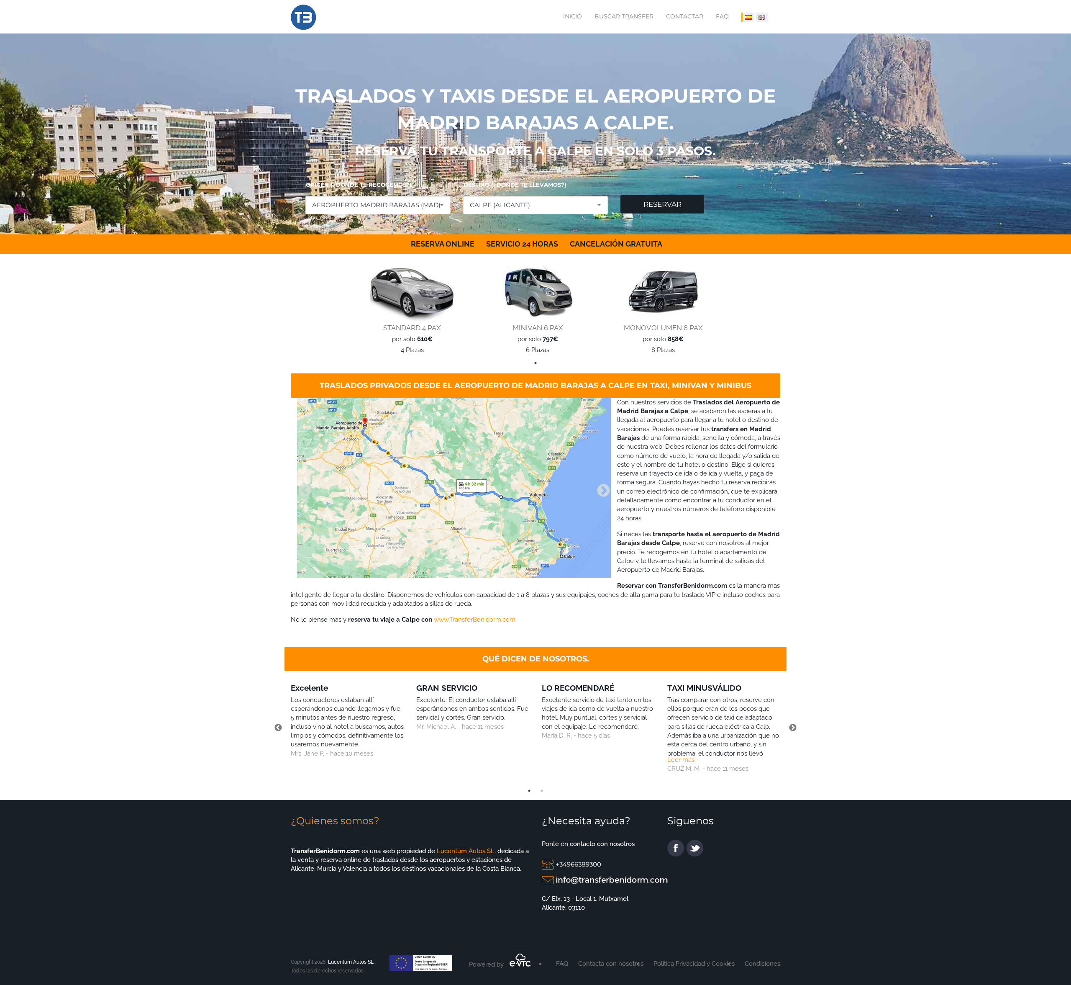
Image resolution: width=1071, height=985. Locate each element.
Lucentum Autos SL (465, 851)
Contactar (684, 16)
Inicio (572, 16)
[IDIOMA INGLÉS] (762, 17)
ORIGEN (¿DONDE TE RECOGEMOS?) (359, 184)
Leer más (680, 760)
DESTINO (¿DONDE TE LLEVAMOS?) (515, 184)
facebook (675, 848)
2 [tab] (542, 791)
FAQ (722, 16)
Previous (301, 488)
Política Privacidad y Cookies (694, 963)
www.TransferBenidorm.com (474, 619)
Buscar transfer (623, 16)
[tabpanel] (410, 308)
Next (600, 488)
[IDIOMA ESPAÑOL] (747, 17)
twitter (695, 848)
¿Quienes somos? (335, 821)
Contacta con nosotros (610, 963)
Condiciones (762, 963)
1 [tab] (535, 363)
